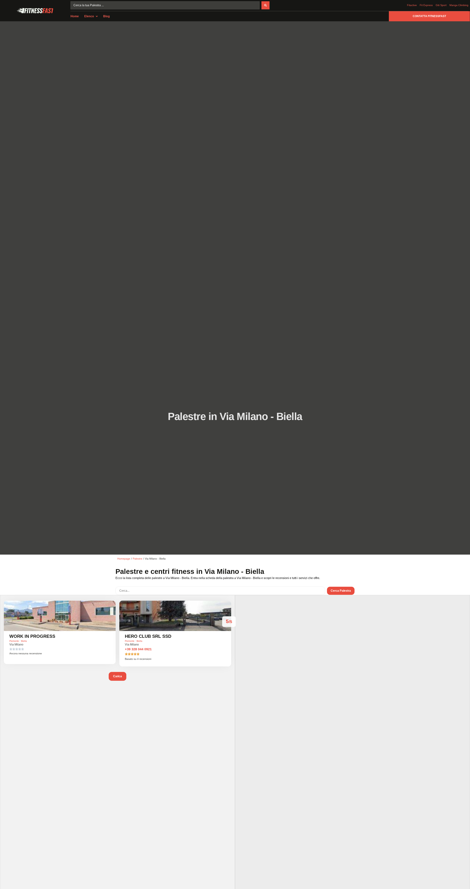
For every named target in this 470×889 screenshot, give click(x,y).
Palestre (137, 558)
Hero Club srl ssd (148, 636)
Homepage (123, 558)
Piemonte (14, 641)
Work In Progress (32, 636)
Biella (24, 641)
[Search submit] (265, 5)
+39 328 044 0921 (138, 649)
